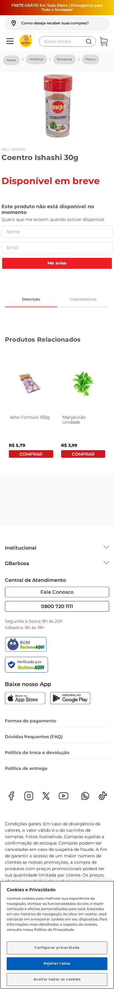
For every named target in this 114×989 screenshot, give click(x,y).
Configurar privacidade (57, 947)
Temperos (64, 59)
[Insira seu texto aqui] (103, 798)
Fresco (90, 59)
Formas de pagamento (30, 721)
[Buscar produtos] (88, 41)
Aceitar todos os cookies (57, 979)
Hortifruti (36, 59)
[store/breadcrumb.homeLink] (11, 60)
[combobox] (67, 41)
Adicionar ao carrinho (31, 454)
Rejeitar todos (57, 963)
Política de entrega (26, 768)
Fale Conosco (57, 592)
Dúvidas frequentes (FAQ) (34, 736)
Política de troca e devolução (37, 752)
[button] (49, 23)
